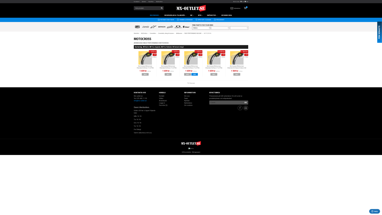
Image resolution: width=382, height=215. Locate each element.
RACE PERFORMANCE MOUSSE (192, 33)
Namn (147, 47)
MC (191, 15)
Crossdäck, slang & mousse (166, 33)
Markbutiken (159, 1)
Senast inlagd (179, 47)
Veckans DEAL (226, 15)
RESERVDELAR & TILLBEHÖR (174, 15)
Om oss (187, 96)
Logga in (162, 103)
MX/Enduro (154, 15)
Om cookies (188, 105)
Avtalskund (163, 101)
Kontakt (161, 96)
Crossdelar (153, 33)
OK (245, 102)
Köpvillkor (151, 1)
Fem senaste (379, 32)
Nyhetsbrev (237, 8)
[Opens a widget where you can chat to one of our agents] (374, 211)
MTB (199, 15)
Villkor (161, 98)
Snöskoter (211, 15)
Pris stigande (156, 47)
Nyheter (144, 1)
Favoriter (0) (163, 105)
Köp (194, 74)
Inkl (243, 1)
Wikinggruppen (196, 152)
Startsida (136, 33)
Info (145, 74)
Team (186, 98)
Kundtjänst (136, 1)
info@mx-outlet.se (140, 101)
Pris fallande (167, 47)
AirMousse (179, 33)
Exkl (247, 1)
